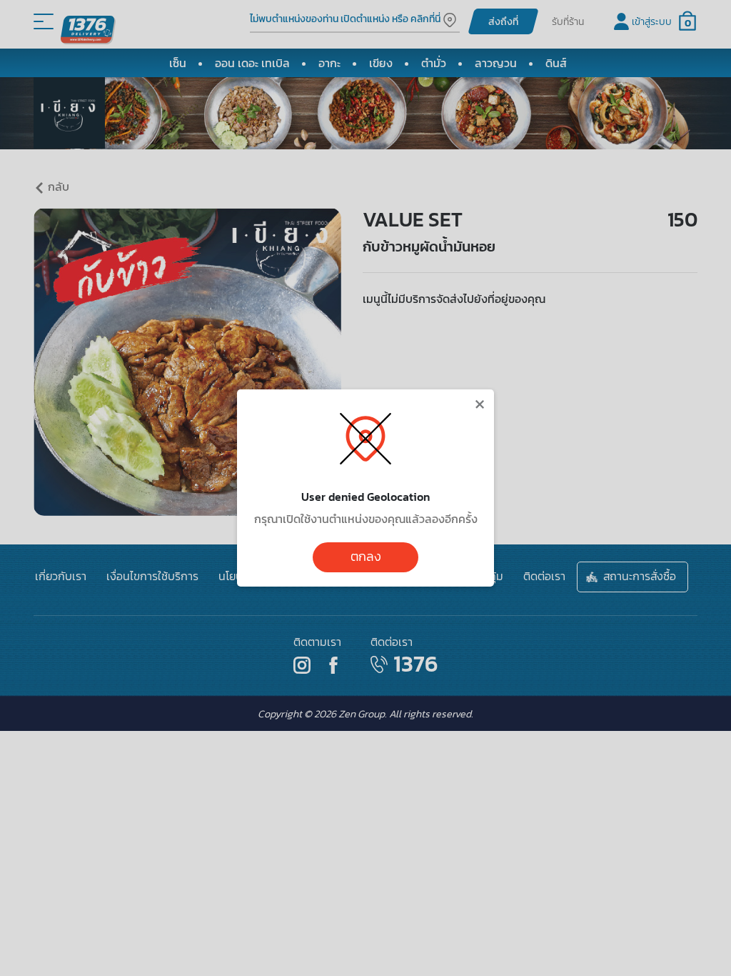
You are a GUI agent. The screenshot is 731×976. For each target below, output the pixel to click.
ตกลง (366, 556)
